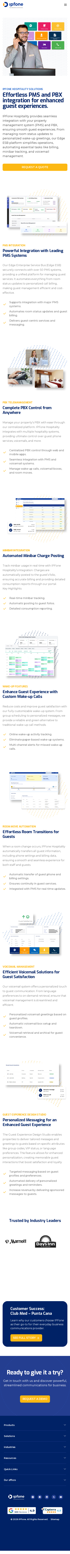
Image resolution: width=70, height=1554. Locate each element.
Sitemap (55, 1519)
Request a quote (35, 167)
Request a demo (35, 1399)
